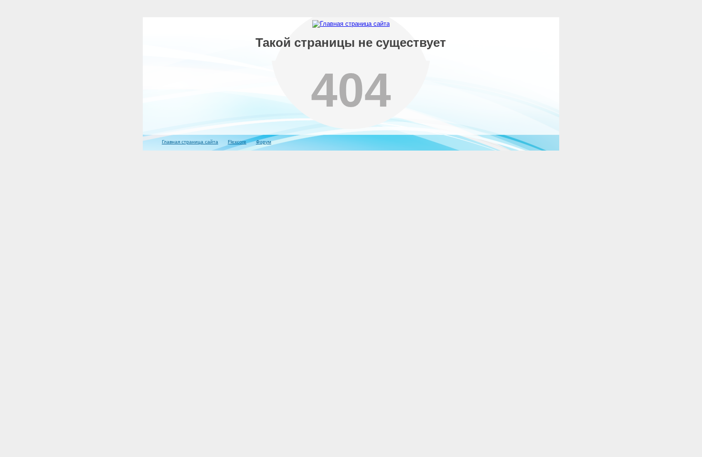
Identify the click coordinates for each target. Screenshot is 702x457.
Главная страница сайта (190, 141)
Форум (263, 141)
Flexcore (237, 141)
